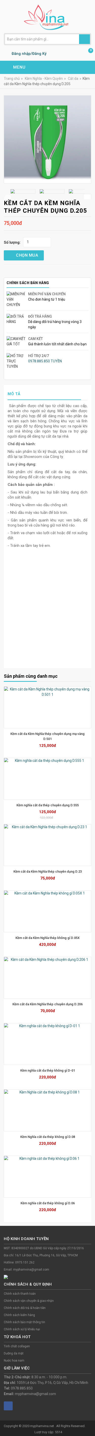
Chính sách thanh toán (20, 1293)
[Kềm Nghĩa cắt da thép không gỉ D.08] (47, 1110)
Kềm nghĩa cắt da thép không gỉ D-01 (47, 1070)
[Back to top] (90, 1419)
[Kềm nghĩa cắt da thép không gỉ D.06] (47, 1176)
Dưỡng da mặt (14, 1353)
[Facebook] (8, 1405)
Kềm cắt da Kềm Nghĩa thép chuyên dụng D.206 (47, 1004)
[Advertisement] (47, 613)
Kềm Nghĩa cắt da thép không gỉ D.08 (47, 1137)
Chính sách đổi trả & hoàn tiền (25, 1308)
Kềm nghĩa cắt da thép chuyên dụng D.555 (47, 805)
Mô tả (14, 394)
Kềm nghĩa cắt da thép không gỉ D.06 (48, 1203)
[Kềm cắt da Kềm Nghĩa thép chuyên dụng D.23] (47, 845)
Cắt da (73, 78)
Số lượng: (12, 242)
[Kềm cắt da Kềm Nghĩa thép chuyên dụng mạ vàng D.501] (47, 707)
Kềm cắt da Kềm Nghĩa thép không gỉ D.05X (47, 938)
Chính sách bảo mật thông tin (24, 1322)
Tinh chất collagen (17, 1346)
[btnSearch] (84, 39)
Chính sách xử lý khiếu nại (22, 1329)
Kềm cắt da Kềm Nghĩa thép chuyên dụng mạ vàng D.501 (47, 736)
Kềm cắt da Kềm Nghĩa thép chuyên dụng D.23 (47, 871)
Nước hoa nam (14, 1360)
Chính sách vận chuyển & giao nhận (29, 1301)
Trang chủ (12, 78)
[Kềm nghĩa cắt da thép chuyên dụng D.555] (47, 778)
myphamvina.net (42, 1426)
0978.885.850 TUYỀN (45, 361)
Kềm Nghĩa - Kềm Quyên (44, 78)
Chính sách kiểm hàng (19, 1315)
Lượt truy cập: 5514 (48, 1432)
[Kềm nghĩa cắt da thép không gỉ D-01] (47, 1044)
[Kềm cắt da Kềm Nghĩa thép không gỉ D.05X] (47, 911)
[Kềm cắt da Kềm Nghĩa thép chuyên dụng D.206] (47, 977)
